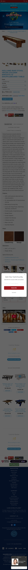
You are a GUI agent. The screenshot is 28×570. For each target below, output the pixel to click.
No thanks (14, 292)
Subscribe (14, 287)
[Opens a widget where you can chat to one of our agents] (19, 563)
